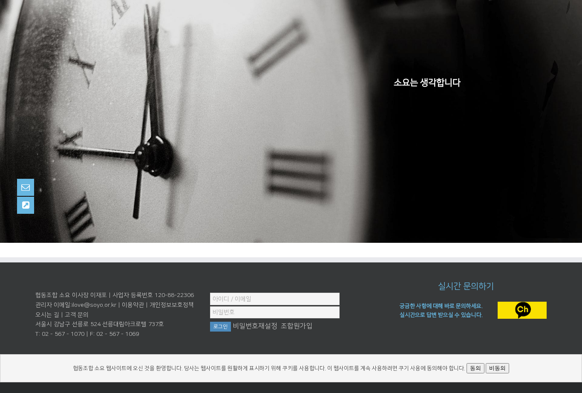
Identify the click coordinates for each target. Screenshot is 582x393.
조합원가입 (297, 326)
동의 (475, 368)
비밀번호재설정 (255, 326)
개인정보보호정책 (172, 305)
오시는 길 (47, 314)
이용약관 (133, 305)
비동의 (497, 368)
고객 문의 (77, 314)
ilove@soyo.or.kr (94, 305)
